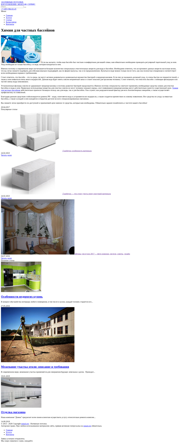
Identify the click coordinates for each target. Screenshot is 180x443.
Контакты (10, 24)
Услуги (9, 18)
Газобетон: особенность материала (77, 151)
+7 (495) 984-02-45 (8, 9)
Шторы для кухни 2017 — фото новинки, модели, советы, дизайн (102, 254)
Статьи (9, 20)
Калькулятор (11, 22)
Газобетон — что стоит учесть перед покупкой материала (87, 194)
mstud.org (25, 424)
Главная (9, 15)
